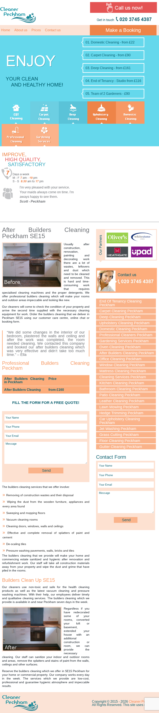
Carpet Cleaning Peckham (121, 311)
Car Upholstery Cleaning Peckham (119, 421)
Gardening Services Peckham (124, 341)
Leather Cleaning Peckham (121, 401)
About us (20, 30)
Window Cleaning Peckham (122, 365)
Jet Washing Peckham (117, 429)
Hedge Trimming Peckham (121, 413)
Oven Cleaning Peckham (120, 347)
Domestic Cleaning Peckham (123, 329)
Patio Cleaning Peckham (119, 395)
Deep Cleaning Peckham (120, 317)
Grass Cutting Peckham (119, 435)
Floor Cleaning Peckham (119, 441)
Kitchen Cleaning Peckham (121, 383)
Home (5, 30)
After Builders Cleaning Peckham (126, 353)
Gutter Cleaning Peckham (120, 447)
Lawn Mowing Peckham (119, 407)
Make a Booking (123, 30)
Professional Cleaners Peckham (125, 335)
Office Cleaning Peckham (120, 359)
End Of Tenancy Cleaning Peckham (120, 303)
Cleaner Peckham (142, 701)
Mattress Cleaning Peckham (122, 371)
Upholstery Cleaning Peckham (124, 323)
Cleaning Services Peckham (122, 377)
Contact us (53, 30)
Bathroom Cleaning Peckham (123, 389)
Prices (36, 30)
